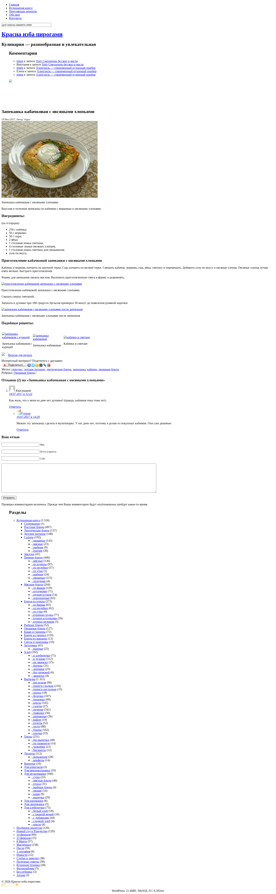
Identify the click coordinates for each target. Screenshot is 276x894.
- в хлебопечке (41, 655)
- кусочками (39, 591)
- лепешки (38, 669)
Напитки (29, 763)
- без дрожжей (41, 672)
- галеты (37, 706)
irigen (20, 61)
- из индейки (40, 567)
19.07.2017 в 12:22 (20, 394)
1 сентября (23, 851)
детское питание (34, 369)
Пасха (20, 848)
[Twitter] (33, 365)
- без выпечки (40, 740)
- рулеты (37, 723)
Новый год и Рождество (32, 831)
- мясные (37, 544)
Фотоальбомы (25, 868)
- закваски (38, 675)
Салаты (29, 537)
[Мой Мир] (41, 365)
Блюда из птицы (34, 601)
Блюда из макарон (35, 638)
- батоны (37, 665)
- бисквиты (39, 750)
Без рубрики (24, 871)
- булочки (38, 696)
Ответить (15, 406)
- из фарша (38, 587)
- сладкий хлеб (41, 821)
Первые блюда (33, 557)
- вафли (36, 719)
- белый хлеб (40, 811)
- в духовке (39, 658)
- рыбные (37, 547)
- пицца (36, 692)
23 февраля (24, 838)
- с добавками (40, 817)
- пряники (38, 713)
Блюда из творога (35, 635)
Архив (21, 875)
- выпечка (38, 797)
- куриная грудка (42, 615)
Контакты (15, 18)
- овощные (38, 540)
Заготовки (30, 645)
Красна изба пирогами (32, 34)
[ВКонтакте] (29, 365)
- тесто (36, 726)
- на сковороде (41, 743)
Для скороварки (34, 804)
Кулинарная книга (20, 8)
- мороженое (40, 756)
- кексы (36, 702)
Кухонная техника (28, 865)
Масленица (24, 844)
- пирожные (39, 716)
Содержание (32, 523)
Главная (14, 4)
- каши (36, 794)
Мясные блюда (33, 584)
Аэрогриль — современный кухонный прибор (66, 67)
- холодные (39, 581)
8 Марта (22, 841)
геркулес (17, 369)
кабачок (92, 369)
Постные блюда (34, 527)
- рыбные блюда (42, 787)
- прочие (37, 550)
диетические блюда (59, 369)
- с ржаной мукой (43, 814)
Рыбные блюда (33, 625)
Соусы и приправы (36, 642)
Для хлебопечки (34, 807)
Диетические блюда (36, 530)
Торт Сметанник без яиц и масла (57, 61)
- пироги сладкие (43, 685)
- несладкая (39, 682)
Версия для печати (20, 355)
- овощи (37, 790)
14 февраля (24, 834)
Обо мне (14, 14)
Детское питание (35, 533)
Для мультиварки (35, 773)
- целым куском (41, 594)
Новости (22, 854)
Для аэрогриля (33, 767)
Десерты (29, 753)
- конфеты (38, 760)
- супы (36, 777)
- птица (36, 783)
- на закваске (40, 662)
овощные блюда (109, 369)
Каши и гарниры (35, 631)
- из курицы (39, 564)
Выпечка (29, 679)
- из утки (37, 571)
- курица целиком (43, 621)
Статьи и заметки (28, 858)
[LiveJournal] (45, 365)
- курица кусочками (44, 618)
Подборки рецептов (29, 827)
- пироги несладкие (44, 689)
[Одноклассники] (37, 365)
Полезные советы (28, 861)
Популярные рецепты (23, 11)
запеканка (79, 369)
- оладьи (37, 733)
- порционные (41, 598)
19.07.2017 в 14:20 (28, 416)
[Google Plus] (49, 365)
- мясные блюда (41, 780)
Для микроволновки (37, 770)
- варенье (37, 648)
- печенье (37, 709)
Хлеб (27, 652)
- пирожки (38, 699)
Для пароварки (33, 800)
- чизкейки (38, 746)
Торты (28, 736)
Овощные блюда (24, 372)
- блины (37, 729)
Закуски (29, 554)
